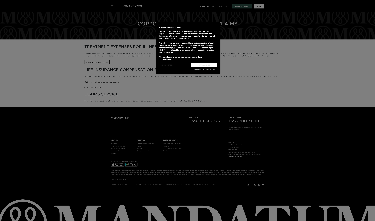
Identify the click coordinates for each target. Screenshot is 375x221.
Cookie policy (165, 59)
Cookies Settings (166, 65)
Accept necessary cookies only (203, 70)
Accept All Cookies (204, 65)
